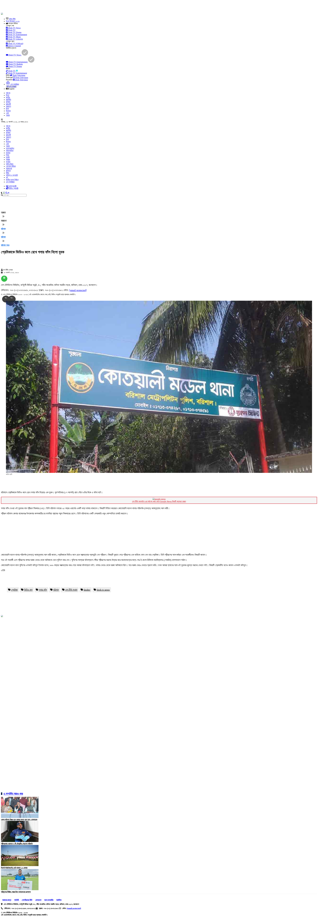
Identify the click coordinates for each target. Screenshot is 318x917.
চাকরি (7, 157)
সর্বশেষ (8, 93)
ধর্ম (7, 177)
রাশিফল (8, 171)
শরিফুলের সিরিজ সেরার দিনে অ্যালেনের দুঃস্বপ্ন (16, 892)
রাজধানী (8, 104)
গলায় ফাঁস (43, 589)
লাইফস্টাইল (9, 151)
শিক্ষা (7, 155)
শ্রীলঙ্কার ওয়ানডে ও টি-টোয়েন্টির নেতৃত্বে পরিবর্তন (17, 844)
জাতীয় (8, 97)
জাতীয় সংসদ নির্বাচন (12, 180)
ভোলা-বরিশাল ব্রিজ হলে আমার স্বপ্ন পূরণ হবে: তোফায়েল (19, 820)
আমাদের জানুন (6, 900)
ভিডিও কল (28, 589)
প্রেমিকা (14, 589)
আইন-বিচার (9, 164)
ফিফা (7, 95)
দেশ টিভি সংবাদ (71, 589)
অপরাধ (8, 162)
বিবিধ (7, 173)
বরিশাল (3, 229)
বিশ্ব (7, 109)
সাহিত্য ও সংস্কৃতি (12, 175)
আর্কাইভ (58, 900)
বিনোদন (8, 111)
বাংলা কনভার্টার (48, 900)
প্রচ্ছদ (3, 212)
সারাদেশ (8, 106)
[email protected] (78, 290)
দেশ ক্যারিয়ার (10, 182)
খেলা (7, 113)
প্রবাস (8, 115)
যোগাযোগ (38, 900)
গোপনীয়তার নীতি (27, 900)
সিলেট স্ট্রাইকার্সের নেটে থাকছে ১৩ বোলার (14, 868)
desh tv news (103, 589)
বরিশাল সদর (5, 245)
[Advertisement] (61, 6)
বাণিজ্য (8, 102)
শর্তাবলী (16, 900)
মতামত (8, 153)
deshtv (87, 589)
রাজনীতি (8, 100)
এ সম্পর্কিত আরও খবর (13, 793)
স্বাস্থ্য (8, 159)
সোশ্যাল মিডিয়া (11, 166)
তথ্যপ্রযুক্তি (10, 148)
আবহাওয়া (9, 168)
